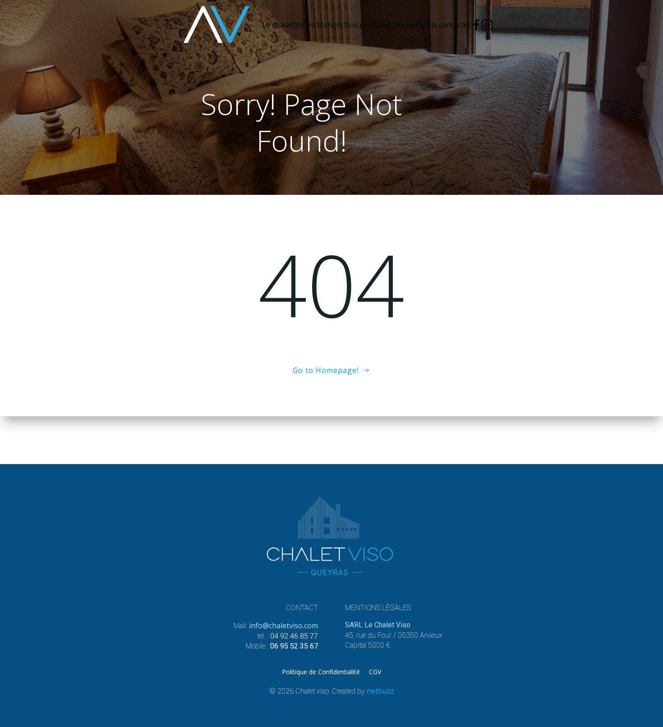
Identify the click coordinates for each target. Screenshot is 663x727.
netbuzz (380, 691)
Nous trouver (396, 25)
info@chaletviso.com (283, 625)
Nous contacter (445, 25)
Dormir (304, 25)
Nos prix (358, 25)
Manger (330, 25)
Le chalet (277, 25)
